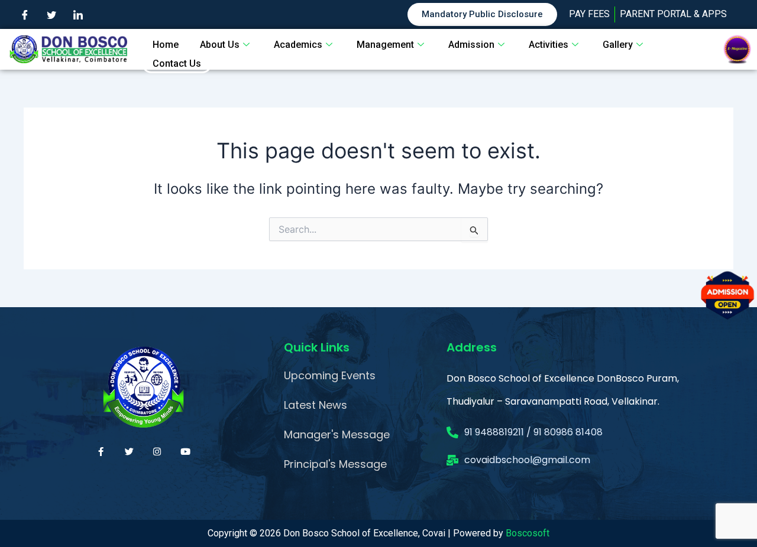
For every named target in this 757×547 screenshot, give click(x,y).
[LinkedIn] (78, 15)
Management (385, 44)
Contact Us (177, 63)
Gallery (618, 44)
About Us (220, 44)
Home (166, 44)
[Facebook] (25, 15)
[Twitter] (51, 15)
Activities (548, 44)
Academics (298, 44)
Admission (471, 44)
